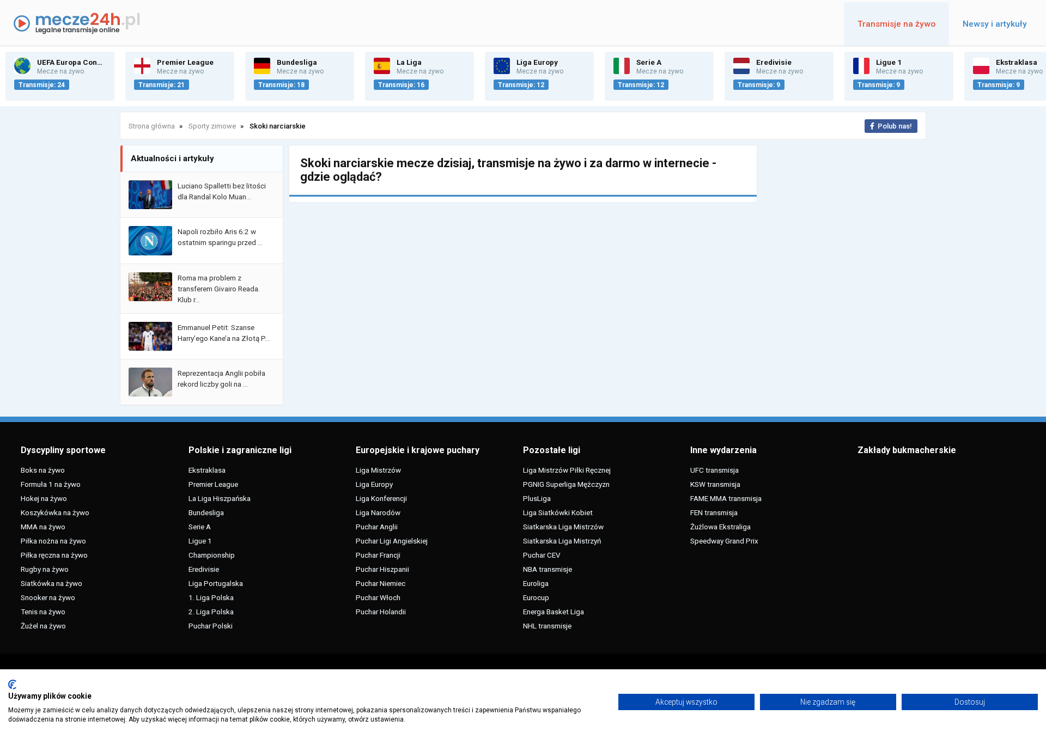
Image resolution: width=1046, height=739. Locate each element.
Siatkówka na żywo (51, 583)
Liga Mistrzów (378, 470)
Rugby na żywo (45, 569)
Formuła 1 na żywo (51, 484)
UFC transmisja (714, 470)
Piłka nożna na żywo (53, 540)
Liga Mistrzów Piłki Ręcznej (567, 470)
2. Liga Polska (211, 611)
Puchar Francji (378, 555)
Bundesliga (206, 512)
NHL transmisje (547, 625)
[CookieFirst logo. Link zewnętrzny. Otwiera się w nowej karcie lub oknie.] (12, 684)
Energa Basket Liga (553, 611)
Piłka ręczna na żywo (54, 555)
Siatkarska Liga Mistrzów (563, 526)
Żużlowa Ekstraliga (720, 526)
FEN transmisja (714, 512)
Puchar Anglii (377, 526)
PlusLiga (537, 498)
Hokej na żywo (44, 498)
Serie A (199, 526)
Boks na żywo (43, 470)
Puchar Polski (210, 625)
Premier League (213, 484)
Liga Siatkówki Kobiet (558, 512)
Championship (211, 555)
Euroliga (536, 583)
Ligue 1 (200, 540)
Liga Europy (374, 484)
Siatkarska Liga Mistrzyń (562, 540)
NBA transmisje (547, 569)
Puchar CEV (542, 555)
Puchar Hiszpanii (382, 569)
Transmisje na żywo (896, 24)
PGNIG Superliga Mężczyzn (566, 484)
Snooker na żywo (48, 597)
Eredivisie (203, 569)
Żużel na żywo (43, 625)
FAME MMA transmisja (726, 498)
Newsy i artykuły (995, 24)
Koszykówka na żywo (55, 512)
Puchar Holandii (381, 611)
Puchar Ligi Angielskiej (392, 540)
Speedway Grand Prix (724, 540)
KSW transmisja (715, 484)
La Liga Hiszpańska (219, 498)
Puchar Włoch (378, 597)
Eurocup (536, 597)
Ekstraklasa (207, 470)
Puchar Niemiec (380, 583)
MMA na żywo (43, 526)
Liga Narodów (378, 512)
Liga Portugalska (215, 583)
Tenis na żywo (43, 611)
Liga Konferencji (381, 498)
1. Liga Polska (211, 597)
